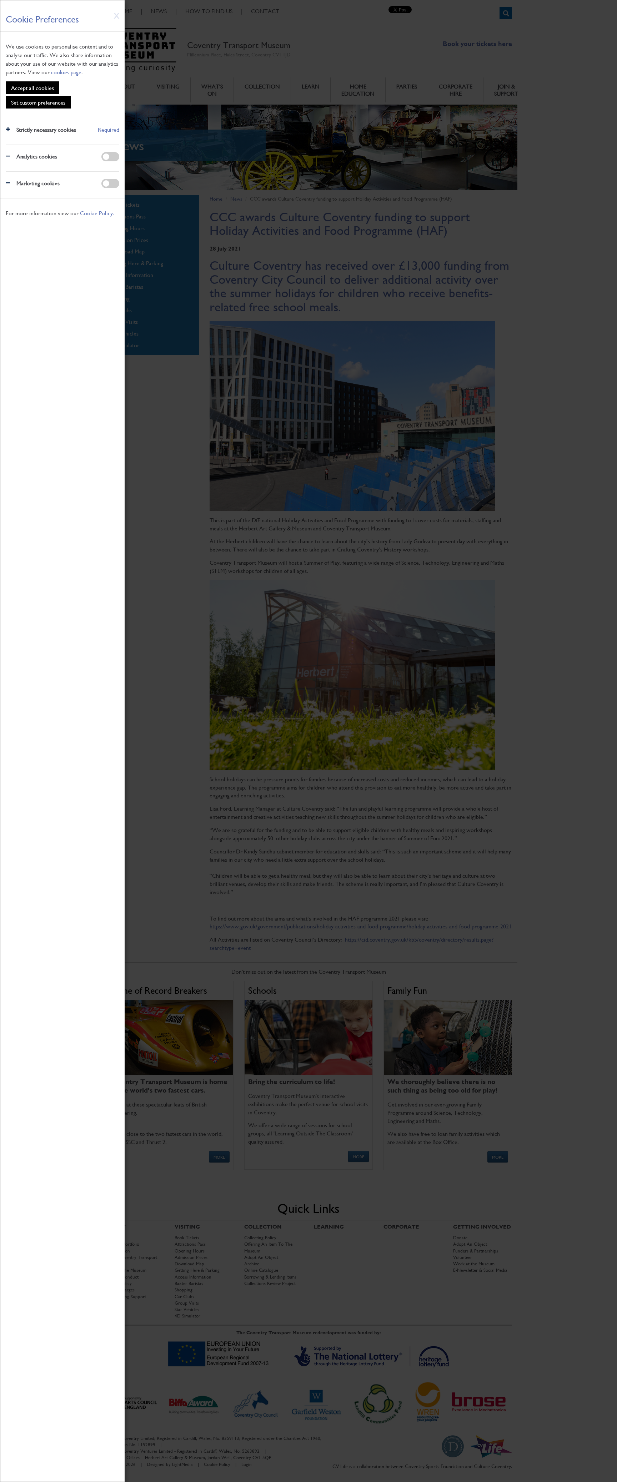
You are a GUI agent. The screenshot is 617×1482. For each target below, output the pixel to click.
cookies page (66, 72)
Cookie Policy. (97, 213)
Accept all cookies (32, 88)
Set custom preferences (38, 102)
